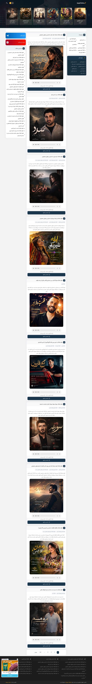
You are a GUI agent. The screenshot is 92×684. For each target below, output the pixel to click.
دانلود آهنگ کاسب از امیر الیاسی (17, 128)
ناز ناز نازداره (53, 21)
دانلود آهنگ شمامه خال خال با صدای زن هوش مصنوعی (16, 54)
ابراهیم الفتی (82, 62)
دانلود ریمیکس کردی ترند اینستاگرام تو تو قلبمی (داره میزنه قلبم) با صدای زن (16, 100)
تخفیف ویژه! (9, 675)
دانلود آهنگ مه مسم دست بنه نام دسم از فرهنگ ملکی (16, 95)
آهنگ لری (74, 44)
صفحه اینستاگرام (21, 42)
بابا (12, 21)
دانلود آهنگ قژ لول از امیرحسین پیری (16, 104)
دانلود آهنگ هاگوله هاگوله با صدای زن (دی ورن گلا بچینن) (15, 90)
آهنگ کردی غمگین (72, 48)
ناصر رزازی (82, 73)
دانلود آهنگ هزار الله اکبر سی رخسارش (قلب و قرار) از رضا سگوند (15, 71)
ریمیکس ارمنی (25, 21)
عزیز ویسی (82, 68)
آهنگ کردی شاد (81, 52)
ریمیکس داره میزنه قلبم (66, 21)
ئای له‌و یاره (39, 21)
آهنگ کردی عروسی (81, 50)
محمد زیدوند (8, 682)
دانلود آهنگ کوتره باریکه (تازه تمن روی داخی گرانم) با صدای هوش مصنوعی (16, 85)
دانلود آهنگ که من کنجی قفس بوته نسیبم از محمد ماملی (20, 669)
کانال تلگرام (22, 35)
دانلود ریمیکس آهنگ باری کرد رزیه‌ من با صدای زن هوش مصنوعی (16, 108)
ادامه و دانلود (45, 89)
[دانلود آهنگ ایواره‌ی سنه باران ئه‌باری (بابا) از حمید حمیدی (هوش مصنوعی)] (12, 13)
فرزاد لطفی (74, 68)
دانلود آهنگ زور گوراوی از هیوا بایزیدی (16, 121)
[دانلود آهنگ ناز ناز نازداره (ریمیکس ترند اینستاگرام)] (52, 13)
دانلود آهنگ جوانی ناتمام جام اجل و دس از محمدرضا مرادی (15, 134)
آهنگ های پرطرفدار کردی (81, 44)
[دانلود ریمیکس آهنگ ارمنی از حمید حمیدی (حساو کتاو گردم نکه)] (25, 13)
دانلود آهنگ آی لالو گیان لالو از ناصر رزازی (23, 673)
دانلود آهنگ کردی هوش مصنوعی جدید (72, 40)
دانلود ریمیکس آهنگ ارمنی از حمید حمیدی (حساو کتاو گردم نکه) (18, 664)
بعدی (36, 652)
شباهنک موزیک (68, 682)
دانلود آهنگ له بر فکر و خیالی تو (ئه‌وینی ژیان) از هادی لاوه (16, 112)
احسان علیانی (73, 62)
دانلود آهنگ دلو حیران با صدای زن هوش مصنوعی (16, 61)
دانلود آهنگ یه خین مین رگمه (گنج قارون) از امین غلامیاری (15, 76)
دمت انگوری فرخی (80, 21)
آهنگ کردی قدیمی (81, 48)
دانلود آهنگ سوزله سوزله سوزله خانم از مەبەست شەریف (16, 81)
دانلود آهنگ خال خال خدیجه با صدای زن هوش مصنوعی (15, 117)
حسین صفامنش (81, 66)
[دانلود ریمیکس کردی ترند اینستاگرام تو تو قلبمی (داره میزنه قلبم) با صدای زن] (66, 13)
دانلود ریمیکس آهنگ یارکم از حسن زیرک (23, 671)
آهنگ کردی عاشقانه (72, 50)
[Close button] (17, 659)
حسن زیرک (74, 64)
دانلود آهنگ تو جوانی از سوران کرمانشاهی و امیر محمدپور (15, 125)
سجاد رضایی (73, 66)
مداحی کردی (82, 40)
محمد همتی (73, 71)
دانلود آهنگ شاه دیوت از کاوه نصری (16, 131)
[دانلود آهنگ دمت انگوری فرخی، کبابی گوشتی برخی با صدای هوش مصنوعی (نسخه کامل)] (79, 13)
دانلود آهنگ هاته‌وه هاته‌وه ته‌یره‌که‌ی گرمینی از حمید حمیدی (19, 666)
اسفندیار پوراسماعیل (80, 64)
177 (40, 652)
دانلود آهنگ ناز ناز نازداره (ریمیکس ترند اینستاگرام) (21, 662)
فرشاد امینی (82, 71)
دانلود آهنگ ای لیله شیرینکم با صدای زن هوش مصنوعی (16, 66)
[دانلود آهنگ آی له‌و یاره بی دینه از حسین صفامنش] (39, 13)
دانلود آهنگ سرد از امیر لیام (18, 57)
